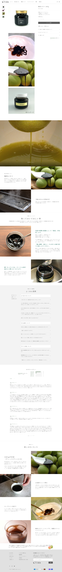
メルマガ (10, 557)
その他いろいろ (14, 298)
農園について (23, 1)
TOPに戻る (11, 553)
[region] (31, 143)
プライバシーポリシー (22, 556)
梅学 (36, 1)
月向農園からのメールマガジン (39, 553)
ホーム (11, 1)
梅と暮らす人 (17, 1)
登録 (50, 562)
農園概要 (20, 554)
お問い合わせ (11, 556)
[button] (52, 38)
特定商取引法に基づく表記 (23, 559)
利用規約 (20, 557)
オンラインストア (31, 1)
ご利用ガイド (11, 559)
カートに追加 (49, 22)
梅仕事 (40, 1)
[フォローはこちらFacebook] (9, 566)
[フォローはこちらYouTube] (14, 566)
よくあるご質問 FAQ (22, 553)
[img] (12, 381)
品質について (13, 296)
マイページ (11, 554)
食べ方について (14, 295)
